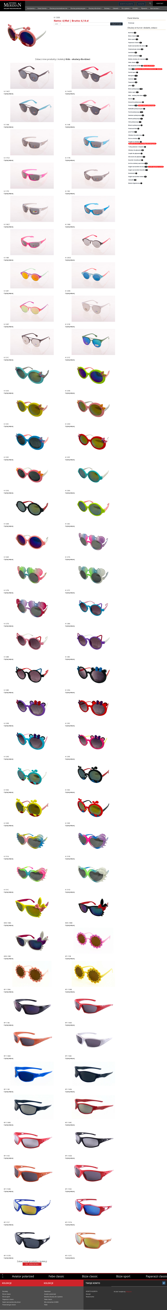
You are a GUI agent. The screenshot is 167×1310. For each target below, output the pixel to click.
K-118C (67, 191)
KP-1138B (68, 989)
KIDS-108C (7, 956)
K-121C (6, 357)
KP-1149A (68, 1089)
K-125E (6, 457)
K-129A (67, 690)
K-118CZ (7, 224)
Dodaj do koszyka (116, 24)
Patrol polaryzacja (135, 112)
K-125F (67, 457)
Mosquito (132, 75)
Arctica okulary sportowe (137, 163)
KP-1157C (68, 1256)
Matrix (131, 99)
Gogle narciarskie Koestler (137, 170)
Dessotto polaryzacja (135, 102)
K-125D (67, 424)
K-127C (67, 590)
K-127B (6, 590)
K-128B (6, 657)
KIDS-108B (68, 923)
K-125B (67, 391)
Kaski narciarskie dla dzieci (137, 46)
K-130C (67, 790)
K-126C (67, 524)
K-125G (6, 491)
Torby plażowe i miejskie (136, 147)
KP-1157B (7, 1256)
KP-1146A (68, 1023)
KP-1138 (68, 956)
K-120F (6, 291)
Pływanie (144, 8)
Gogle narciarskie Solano (137, 176)
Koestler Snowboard (135, 160)
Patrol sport (132, 72)
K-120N (67, 291)
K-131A (6, 856)
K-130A (6, 790)
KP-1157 (7, 1222)
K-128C (67, 657)
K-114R (67, 125)
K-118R (6, 258)
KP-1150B (7, 1189)
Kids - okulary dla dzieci (32, 1264)
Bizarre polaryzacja (135, 125)
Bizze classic (133, 36)
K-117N (67, 158)
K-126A (67, 491)
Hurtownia (31, 8)
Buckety (132, 32)
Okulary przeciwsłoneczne (58, 8)
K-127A (67, 557)
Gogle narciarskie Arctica (137, 166)
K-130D (6, 823)
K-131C (6, 890)
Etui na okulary (133, 138)
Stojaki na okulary (134, 142)
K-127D (6, 624)
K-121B (67, 324)
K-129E (67, 757)
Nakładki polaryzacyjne (136, 108)
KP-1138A (7, 989)
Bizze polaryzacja (135, 89)
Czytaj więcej (8, 94)
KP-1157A (68, 1222)
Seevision (132, 52)
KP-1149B (7, 1123)
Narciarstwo (154, 8)
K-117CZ (7, 158)
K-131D (67, 890)
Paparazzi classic (134, 42)
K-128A (67, 624)
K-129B (6, 723)
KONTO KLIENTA (126, 4)
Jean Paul (132, 132)
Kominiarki (132, 173)
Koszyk (88, 1294)
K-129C (67, 723)
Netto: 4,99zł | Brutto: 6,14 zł (71, 20)
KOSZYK (141, 4)
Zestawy (107, 8)
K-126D (6, 557)
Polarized (132, 105)
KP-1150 (7, 1156)
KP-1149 (7, 1089)
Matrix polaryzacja (135, 118)
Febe (131, 69)
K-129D (6, 757)
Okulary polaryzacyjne (78, 8)
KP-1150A (68, 1156)
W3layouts (129, 1291)
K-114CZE (68, 91)
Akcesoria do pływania (136, 157)
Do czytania (126, 8)
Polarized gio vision (135, 49)
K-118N (67, 224)
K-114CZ (7, 91)
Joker (131, 85)
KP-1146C (68, 1056)
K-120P (6, 324)
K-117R (6, 191)
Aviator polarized (134, 56)
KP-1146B (7, 1056)
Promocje (131, 23)
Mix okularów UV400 (135, 65)
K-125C (6, 424)
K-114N (6, 125)
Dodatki (135, 8)
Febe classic (133, 62)
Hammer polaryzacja (135, 115)
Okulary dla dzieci (95, 8)
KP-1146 (7, 1023)
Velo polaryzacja (134, 122)
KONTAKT (159, 3)
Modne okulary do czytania (137, 59)
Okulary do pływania (135, 150)
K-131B (67, 856)
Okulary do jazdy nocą (136, 135)
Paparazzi (132, 82)
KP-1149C (68, 1123)
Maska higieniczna (135, 183)
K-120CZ (68, 258)
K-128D (6, 690)
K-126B (6, 524)
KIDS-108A (7, 923)
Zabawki (116, 8)
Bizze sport (133, 39)
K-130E (67, 823)
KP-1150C (68, 1189)
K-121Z (67, 357)
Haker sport (133, 92)
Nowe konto (90, 1297)
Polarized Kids (133, 128)
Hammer (132, 79)
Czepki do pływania (135, 153)
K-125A (6, 391)
